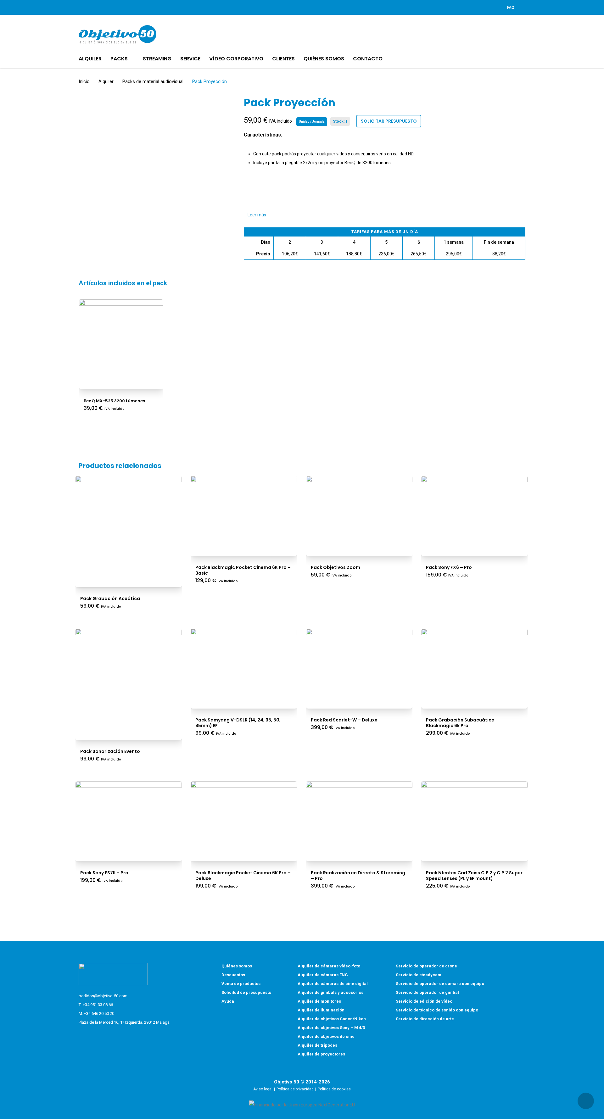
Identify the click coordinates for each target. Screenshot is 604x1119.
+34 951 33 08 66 (98, 1004)
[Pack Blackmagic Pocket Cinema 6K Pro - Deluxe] (244, 818)
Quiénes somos (236, 966)
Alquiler (106, 81)
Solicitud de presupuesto (246, 992)
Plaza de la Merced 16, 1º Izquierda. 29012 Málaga (124, 1022)
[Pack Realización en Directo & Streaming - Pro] (359, 818)
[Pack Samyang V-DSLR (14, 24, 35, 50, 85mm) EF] (244, 666)
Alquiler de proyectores (321, 1054)
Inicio (84, 81)
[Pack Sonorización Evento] (129, 682)
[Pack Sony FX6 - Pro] (474, 513)
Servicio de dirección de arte (425, 1018)
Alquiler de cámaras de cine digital (333, 983)
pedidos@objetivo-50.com (103, 996)
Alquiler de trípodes (317, 1045)
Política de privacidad (295, 1089)
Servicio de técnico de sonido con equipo (437, 1010)
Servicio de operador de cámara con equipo (440, 983)
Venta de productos (240, 983)
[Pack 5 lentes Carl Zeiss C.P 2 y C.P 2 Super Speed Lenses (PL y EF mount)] (474, 818)
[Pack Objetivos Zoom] (359, 513)
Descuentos (233, 974)
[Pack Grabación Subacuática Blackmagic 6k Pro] (474, 666)
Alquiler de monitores (319, 1001)
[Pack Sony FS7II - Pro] (129, 818)
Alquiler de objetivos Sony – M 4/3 (331, 1027)
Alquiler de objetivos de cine (326, 1036)
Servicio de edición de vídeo (424, 1001)
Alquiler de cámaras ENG (323, 974)
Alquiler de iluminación (321, 1010)
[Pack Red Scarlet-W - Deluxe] (359, 666)
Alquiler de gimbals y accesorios (330, 992)
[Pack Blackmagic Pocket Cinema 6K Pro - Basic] (244, 513)
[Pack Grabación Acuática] (129, 529)
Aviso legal (262, 1089)
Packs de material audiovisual (152, 81)
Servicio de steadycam (418, 974)
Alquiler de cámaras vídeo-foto (329, 966)
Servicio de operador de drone (426, 966)
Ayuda (227, 1001)
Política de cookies (334, 1089)
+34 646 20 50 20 (99, 1013)
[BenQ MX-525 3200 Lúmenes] (121, 341)
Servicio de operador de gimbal (427, 992)
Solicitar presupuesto (389, 121)
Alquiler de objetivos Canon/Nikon (332, 1018)
